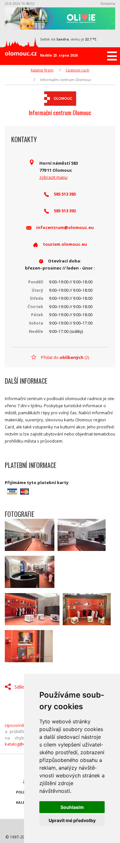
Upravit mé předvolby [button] (72, 820)
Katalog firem (42, 70)
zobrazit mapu (53, 177)
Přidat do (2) (65, 357)
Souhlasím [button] (72, 807)
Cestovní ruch (77, 70)
